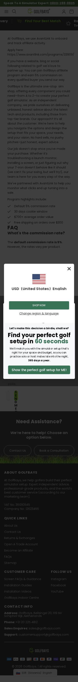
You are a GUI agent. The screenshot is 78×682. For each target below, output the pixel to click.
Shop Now (39, 305)
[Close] (69, 269)
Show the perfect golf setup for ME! (39, 370)
